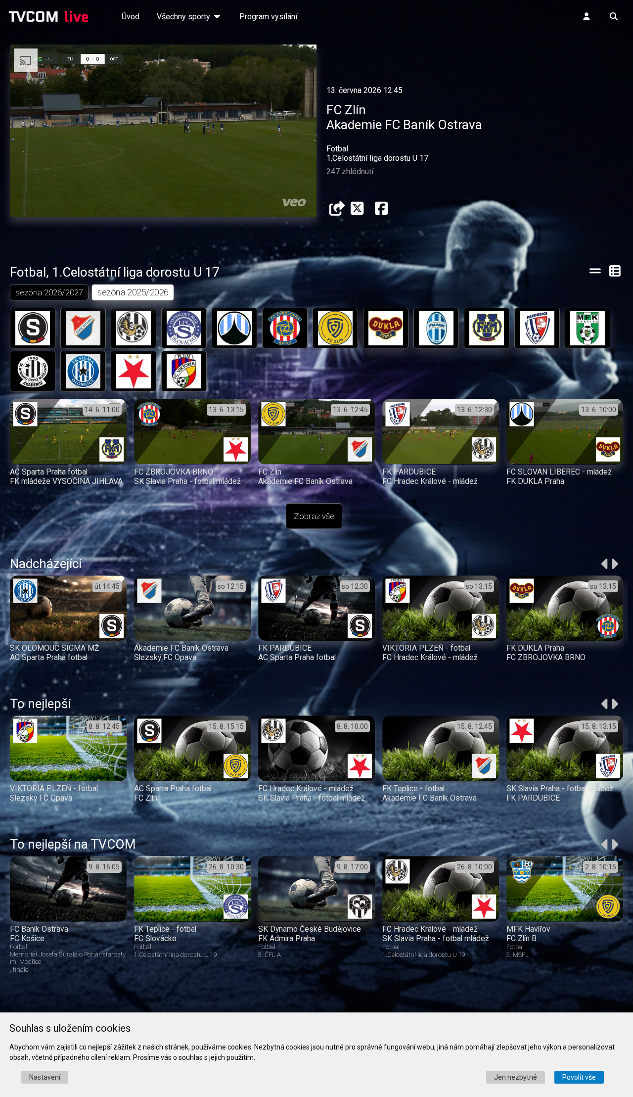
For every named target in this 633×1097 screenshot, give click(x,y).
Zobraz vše (314, 516)
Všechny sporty (184, 16)
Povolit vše (579, 1077)
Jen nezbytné (515, 1077)
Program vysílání (268, 16)
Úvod (130, 16)
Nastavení (44, 1077)
